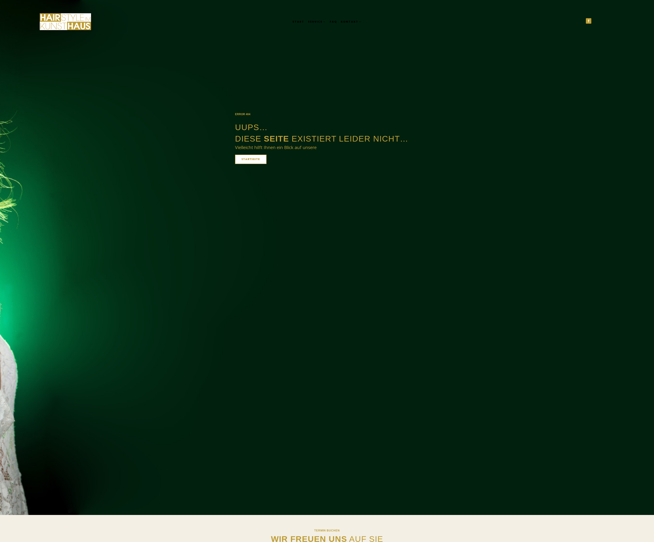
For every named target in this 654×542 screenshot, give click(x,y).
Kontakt (349, 21)
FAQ (333, 21)
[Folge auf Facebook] (588, 21)
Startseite (251, 159)
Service (315, 21)
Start (298, 21)
